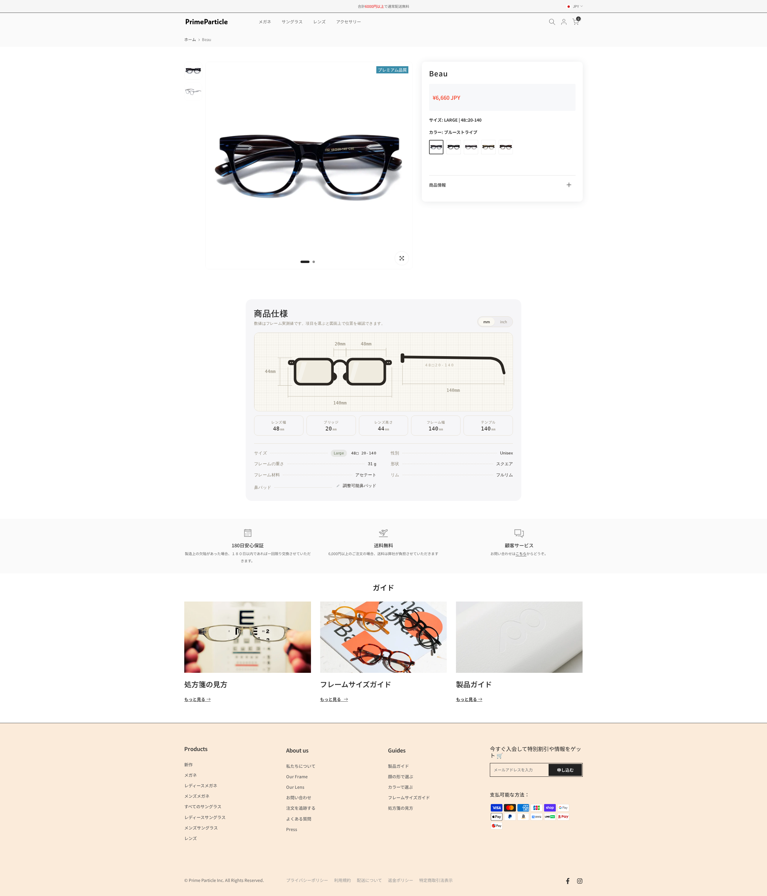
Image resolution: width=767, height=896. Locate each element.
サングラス (292, 22)
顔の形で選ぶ (400, 776)
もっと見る (194, 699)
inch (503, 321)
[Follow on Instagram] (580, 881)
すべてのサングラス (202, 806)
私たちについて (300, 766)
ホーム (190, 39)
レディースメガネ (200, 785)
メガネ (265, 22)
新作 (188, 764)
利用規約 (342, 880)
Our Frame (297, 776)
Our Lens (295, 787)
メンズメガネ (196, 796)
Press (291, 829)
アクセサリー (348, 22)
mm (486, 321)
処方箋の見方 (205, 684)
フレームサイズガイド (355, 684)
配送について (369, 880)
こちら (521, 553)
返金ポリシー (400, 880)
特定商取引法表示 (436, 880)
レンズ (319, 22)
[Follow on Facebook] (568, 881)
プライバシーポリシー (307, 880)
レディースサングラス (205, 817)
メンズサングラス (201, 828)
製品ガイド (474, 684)
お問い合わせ (298, 797)
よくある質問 (298, 819)
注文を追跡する (300, 808)
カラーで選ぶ (400, 787)
